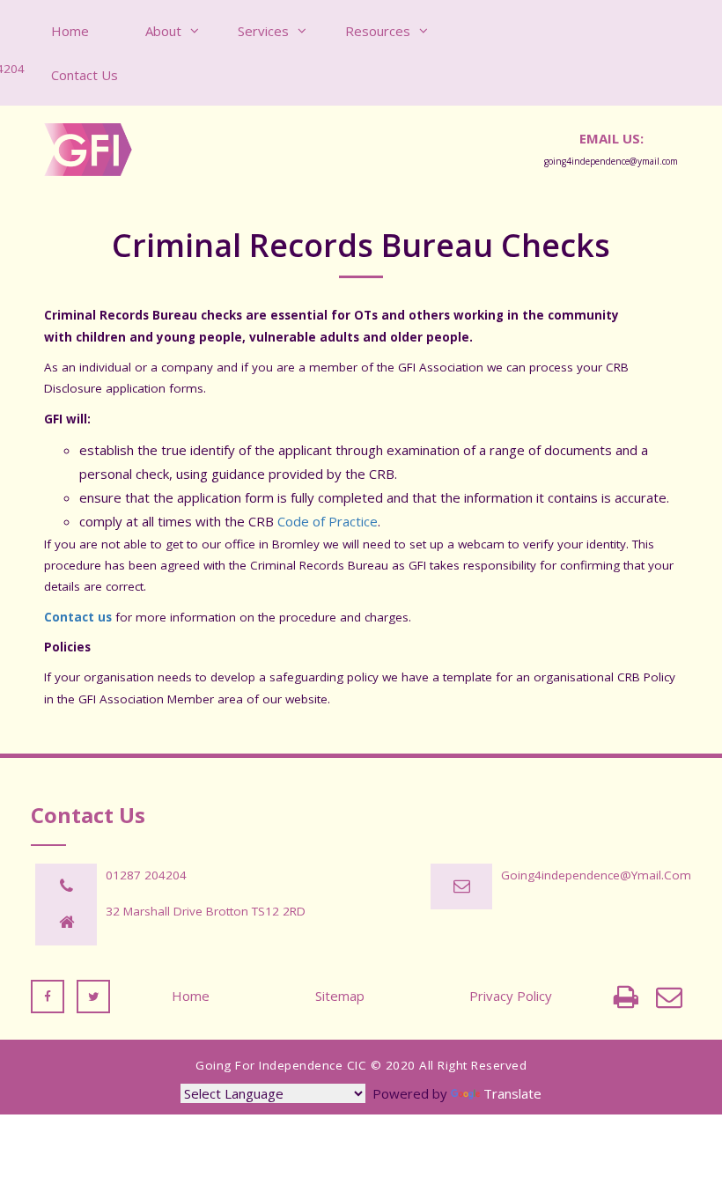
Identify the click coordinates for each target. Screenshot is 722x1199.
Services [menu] (263, 31)
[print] (626, 996)
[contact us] (669, 996)
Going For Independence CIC (280, 1065)
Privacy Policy (510, 995)
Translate (512, 1093)
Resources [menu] (377, 31)
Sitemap (340, 995)
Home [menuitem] (70, 31)
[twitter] (93, 995)
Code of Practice (327, 521)
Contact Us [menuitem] (84, 75)
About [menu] (163, 31)
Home (191, 995)
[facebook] (47, 995)
